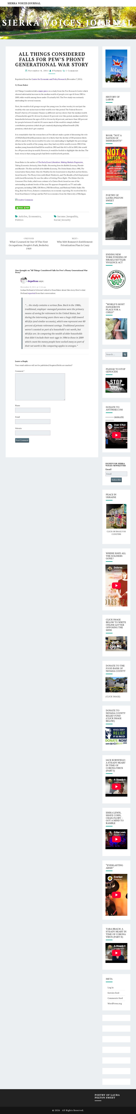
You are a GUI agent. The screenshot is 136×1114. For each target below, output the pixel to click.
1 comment (72, 70)
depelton (33, 280)
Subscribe (116, 479)
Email (17, 417)
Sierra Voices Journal (24, 3)
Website (18, 428)
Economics (35, 216)
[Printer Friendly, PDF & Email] (22, 207)
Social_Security (62, 219)
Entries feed (113, 992)
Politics (19, 219)
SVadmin (57, 70)
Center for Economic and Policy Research (49, 79)
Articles (23, 216)
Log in (111, 987)
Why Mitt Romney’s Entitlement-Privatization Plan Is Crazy (75, 242)
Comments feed (115, 998)
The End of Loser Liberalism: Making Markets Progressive (60, 162)
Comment (20, 371)
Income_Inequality (67, 216)
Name (17, 405)
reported (31, 293)
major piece (43, 91)
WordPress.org (115, 1003)
